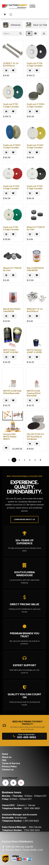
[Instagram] (21, 783)
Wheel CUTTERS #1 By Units (36, 228)
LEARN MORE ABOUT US (24, 519)
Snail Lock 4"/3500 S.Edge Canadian (35, 105)
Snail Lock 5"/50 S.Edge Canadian (11, 105)
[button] (6, 70)
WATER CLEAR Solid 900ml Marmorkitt (12, 392)
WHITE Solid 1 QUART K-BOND (10, 351)
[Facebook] (5, 783)
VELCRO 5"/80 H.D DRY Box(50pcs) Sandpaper (35, 436)
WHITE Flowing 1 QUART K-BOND (34, 351)
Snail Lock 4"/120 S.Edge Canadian (35, 187)
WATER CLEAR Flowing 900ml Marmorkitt (33, 393)
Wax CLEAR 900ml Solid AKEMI (35, 269)
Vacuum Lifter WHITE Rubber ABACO (9, 436)
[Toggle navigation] (10, 14)
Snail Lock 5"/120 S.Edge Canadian (35, 64)
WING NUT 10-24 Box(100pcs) (35, 310)
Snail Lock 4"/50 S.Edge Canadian (11, 228)
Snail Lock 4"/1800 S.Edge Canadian (11, 146)
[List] (35, 33)
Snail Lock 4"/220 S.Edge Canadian (11, 187)
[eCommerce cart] (4, 14)
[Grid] (29, 33)
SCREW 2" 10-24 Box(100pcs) (10, 64)
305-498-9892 (26, 737)
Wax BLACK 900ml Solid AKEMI (11, 310)
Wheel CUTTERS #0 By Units (12, 269)
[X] (13, 783)
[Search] (20, 33)
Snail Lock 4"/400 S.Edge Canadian (35, 146)
